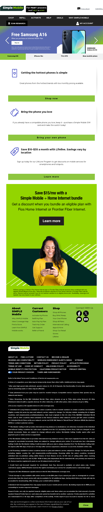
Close (85, 505)
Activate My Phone (40, 315)
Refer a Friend (38, 331)
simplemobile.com (53, 378)
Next (96, 40)
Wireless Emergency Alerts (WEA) (54, 360)
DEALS (60, 18)
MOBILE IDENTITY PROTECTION (22, 369)
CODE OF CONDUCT (34, 366)
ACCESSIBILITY (73, 366)
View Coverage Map (20, 321)
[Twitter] (86, 313)
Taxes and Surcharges (48, 372)
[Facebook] (79, 313)
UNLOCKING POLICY (55, 366)
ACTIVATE (36, 18)
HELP (48, 18)
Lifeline (56, 337)
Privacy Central (77, 369)
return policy (41, 363)
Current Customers (40, 310)
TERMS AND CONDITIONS (19, 363)
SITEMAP (79, 360)
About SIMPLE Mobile (17, 311)
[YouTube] (79, 319)
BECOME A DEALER (60, 357)
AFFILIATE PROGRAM (79, 363)
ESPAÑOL (99, 9)
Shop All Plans (58, 321)
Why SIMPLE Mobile (20, 318)
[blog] (86, 319)
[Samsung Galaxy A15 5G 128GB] (51, 40)
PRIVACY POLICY (59, 363)
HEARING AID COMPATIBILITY (21, 360)
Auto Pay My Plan (39, 321)
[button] (51, 241)
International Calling (61, 324)
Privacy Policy (57, 507)
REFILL (22, 18)
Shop (56, 308)
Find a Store (17, 324)
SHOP (11, 18)
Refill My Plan (37, 318)
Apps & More (58, 327)
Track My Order (38, 324)
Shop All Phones (59, 312)
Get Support (37, 327)
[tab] (13, 57)
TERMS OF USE (15, 366)
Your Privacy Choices (23, 372)
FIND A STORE (27, 357)
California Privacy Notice (53, 369)
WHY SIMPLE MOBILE (79, 18)
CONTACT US (43, 357)
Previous (7, 40)
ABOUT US (13, 357)
